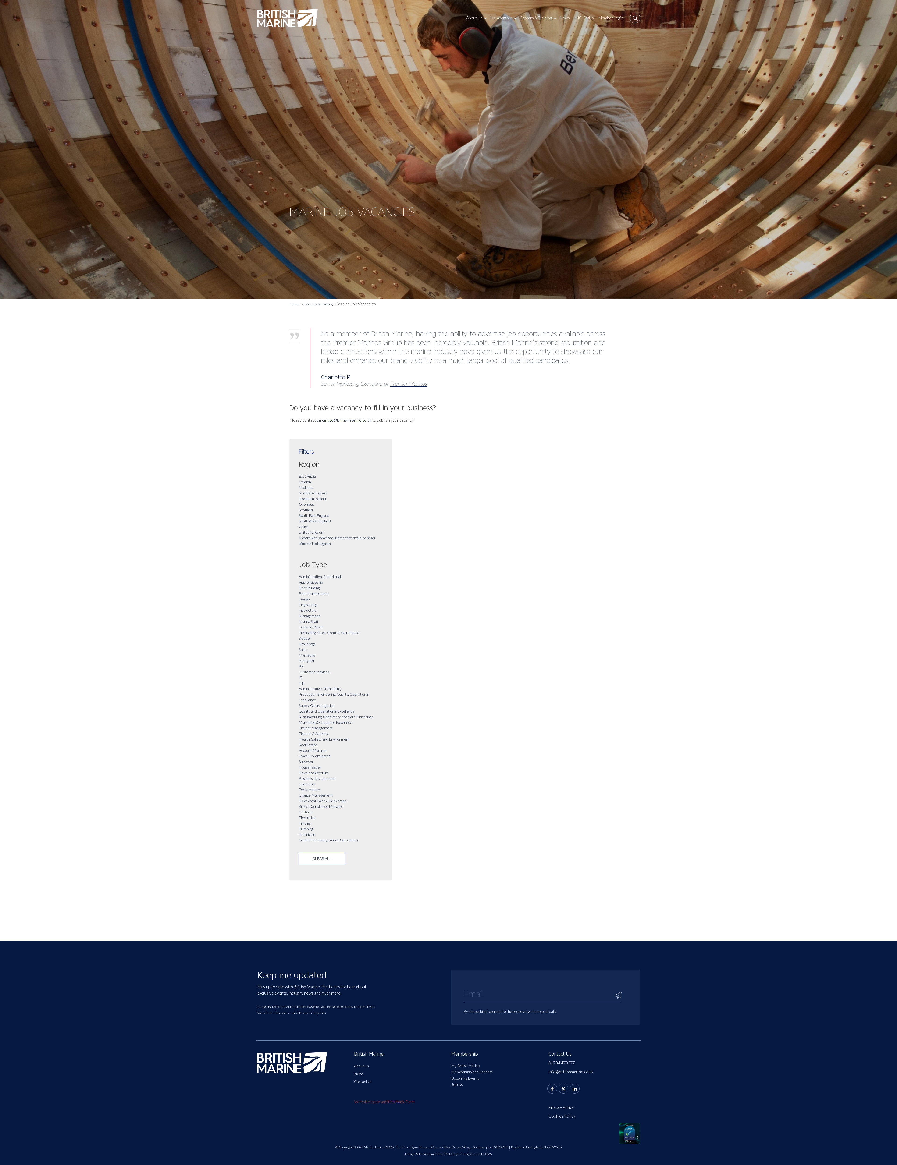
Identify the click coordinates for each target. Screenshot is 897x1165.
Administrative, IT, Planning (320, 688)
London (305, 482)
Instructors (308, 610)
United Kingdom (311, 532)
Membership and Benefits (472, 1072)
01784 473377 (561, 1062)
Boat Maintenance (313, 593)
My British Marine (465, 1065)
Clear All (321, 858)
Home (294, 304)
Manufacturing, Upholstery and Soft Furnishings (336, 716)
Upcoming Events (465, 1078)
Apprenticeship (311, 582)
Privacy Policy (561, 1107)
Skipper (305, 638)
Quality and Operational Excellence (327, 711)
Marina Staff (308, 621)
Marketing (307, 655)
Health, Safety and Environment (324, 739)
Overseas (306, 504)
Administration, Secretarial (320, 576)
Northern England (313, 493)
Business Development (317, 778)
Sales (303, 649)
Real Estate (308, 744)
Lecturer (306, 812)
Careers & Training (536, 17)
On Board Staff (311, 627)
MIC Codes (584, 17)
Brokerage (307, 644)
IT (300, 677)
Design (304, 599)
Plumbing (306, 828)
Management (309, 616)
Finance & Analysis (313, 733)
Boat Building (309, 588)
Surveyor (306, 761)
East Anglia (307, 476)
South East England (314, 515)
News (565, 17)
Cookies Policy (561, 1116)
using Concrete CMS (477, 1154)
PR (301, 666)
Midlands (306, 487)
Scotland (306, 510)
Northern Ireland (312, 498)
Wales (304, 526)
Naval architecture (314, 772)
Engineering (308, 604)
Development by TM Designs (440, 1154)
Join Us (457, 1084)
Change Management (316, 795)
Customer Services (314, 672)
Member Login (610, 17)
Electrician (307, 817)
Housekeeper (310, 767)
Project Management (316, 728)
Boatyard (306, 660)
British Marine (369, 1054)
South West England (315, 521)
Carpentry (307, 784)
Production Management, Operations (328, 840)
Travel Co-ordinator (314, 756)
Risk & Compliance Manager (321, 806)
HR (301, 683)
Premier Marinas (408, 384)
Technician (307, 834)
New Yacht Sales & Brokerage (322, 800)
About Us (474, 17)
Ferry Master (309, 789)
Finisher (305, 823)
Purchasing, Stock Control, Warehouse (329, 632)
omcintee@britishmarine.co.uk (344, 420)
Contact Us (363, 1081)
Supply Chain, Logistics (316, 705)
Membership (501, 17)
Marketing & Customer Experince (325, 722)
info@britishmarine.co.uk (570, 1071)
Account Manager (313, 750)
